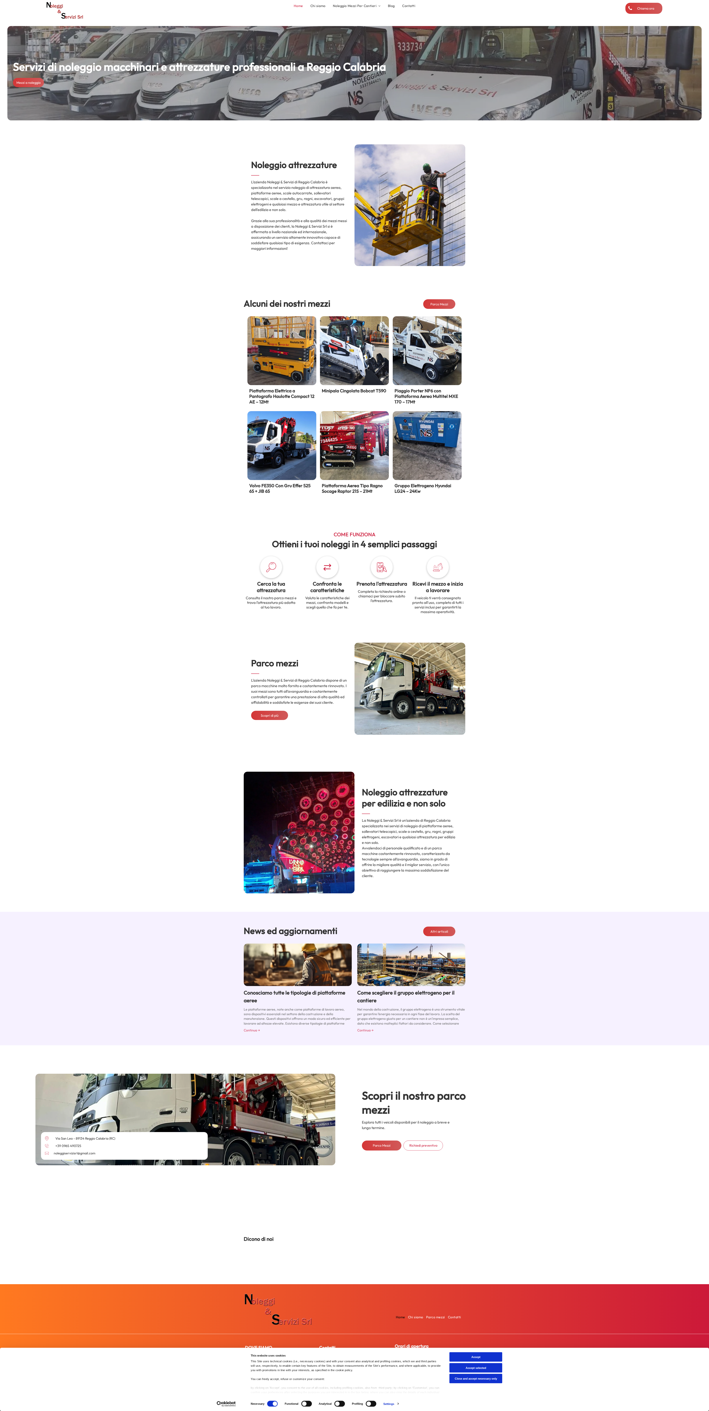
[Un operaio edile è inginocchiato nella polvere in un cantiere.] (298, 965)
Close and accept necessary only (476, 1378)
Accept (475, 1357)
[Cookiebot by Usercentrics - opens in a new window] (226, 1404)
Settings (388, 1403)
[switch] (306, 1404)
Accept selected (476, 1367)
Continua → (252, 1030)
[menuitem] (298, 6)
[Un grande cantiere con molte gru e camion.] (411, 965)
